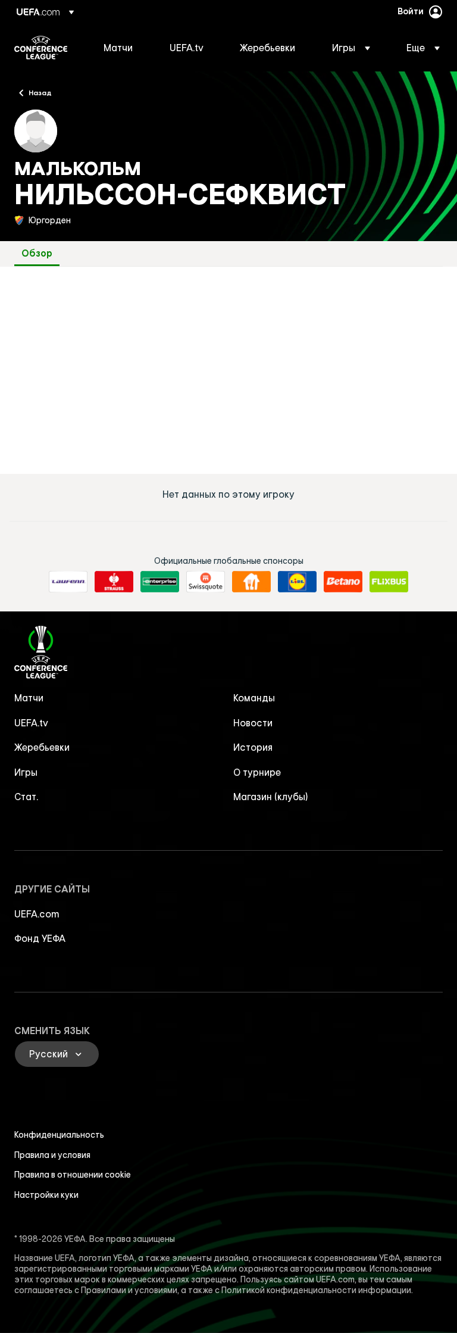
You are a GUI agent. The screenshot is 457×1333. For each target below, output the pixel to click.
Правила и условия (52, 1155)
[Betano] (343, 581)
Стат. (26, 796)
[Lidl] (297, 581)
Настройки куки (46, 1195)
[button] (351, 47)
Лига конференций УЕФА (40, 48)
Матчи (28, 697)
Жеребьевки (42, 747)
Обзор (36, 253)
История (253, 747)
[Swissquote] (205, 581)
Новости (253, 722)
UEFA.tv (31, 722)
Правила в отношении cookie (72, 1174)
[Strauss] (114, 581)
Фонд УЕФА (39, 938)
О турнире (257, 772)
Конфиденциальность (59, 1135)
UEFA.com (37, 914)
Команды (254, 697)
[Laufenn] (68, 581)
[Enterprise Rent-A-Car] (159, 581)
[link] (118, 47)
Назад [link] (40, 92)
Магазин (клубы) (270, 796)
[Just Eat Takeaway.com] (251, 581)
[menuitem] (122, 47)
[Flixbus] (389, 581)
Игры (25, 772)
